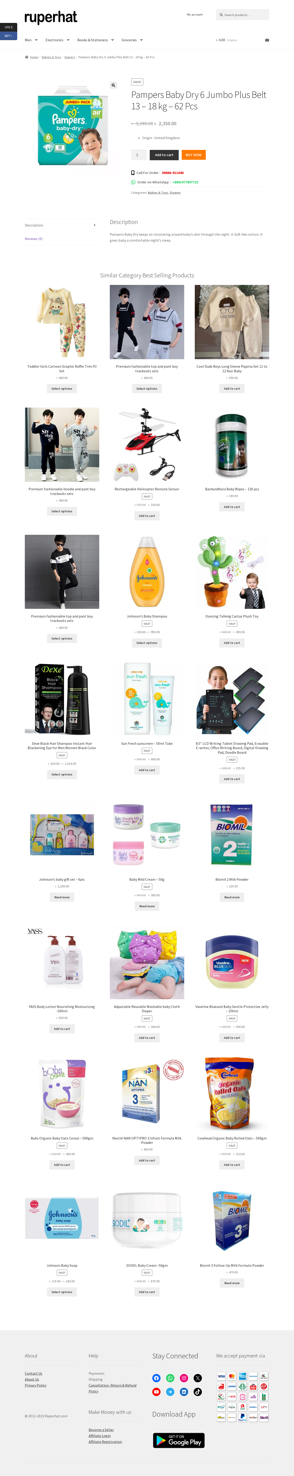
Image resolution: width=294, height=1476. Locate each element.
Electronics (54, 40)
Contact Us (33, 1373)
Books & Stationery (92, 40)
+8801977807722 (185, 182)
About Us (32, 1379)
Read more (62, 897)
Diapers (70, 57)
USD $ (11, 27)
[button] (113, 85)
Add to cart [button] (232, 388)
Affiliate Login (100, 1435)
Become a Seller (101, 1429)
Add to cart (164, 154)
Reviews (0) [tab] (33, 238)
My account (195, 14)
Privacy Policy (35, 1385)
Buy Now (194, 154)
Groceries (129, 40)
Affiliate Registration (105, 1441)
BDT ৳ (11, 35)
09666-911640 (173, 172)
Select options (61, 388)
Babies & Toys (51, 57)
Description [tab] (34, 225)
